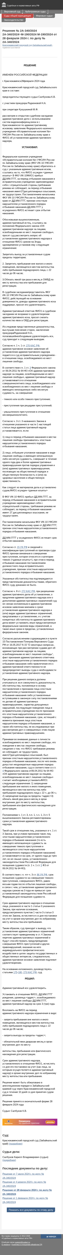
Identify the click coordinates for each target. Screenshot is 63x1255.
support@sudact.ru (22, 1242)
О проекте (6, 1244)
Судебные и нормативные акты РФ (23, 6)
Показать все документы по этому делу (31, 1209)
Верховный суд (12, 11)
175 (15, 972)
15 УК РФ (22, 547)
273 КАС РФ (30, 972)
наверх (51, 1236)
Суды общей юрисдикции (17, 15)
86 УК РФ (42, 874)
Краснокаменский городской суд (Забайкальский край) (27, 45)
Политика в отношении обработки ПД (26, 1244)
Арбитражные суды (35, 11)
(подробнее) (15, 1143)
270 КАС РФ (32, 345)
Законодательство (13, 20)
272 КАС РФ (28, 591)
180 (20, 972)
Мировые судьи (44, 15)
